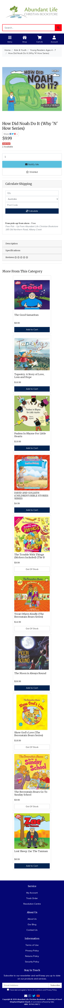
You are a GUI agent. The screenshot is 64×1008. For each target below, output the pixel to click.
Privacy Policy (32, 950)
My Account (32, 892)
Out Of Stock (32, 569)
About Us (32, 919)
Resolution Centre (32, 903)
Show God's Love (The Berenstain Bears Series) (28, 734)
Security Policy (32, 961)
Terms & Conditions (35, 990)
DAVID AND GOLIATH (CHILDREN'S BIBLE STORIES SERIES (31, 495)
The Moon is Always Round (30, 673)
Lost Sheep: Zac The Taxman (31, 851)
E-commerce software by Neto (42, 1002)
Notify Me (33, 164)
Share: (7, 134)
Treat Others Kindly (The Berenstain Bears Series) (29, 615)
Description (12, 243)
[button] (32, 171)
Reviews (10, 257)
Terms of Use (32, 945)
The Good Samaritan (26, 315)
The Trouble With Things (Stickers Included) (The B (29, 556)
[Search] (58, 27)
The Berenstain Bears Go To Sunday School (30, 793)
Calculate (33, 211)
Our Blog (32, 924)
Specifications (13, 250)
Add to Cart (32, 329)
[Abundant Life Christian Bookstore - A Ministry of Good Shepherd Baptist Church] (32, 11)
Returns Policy (32, 956)
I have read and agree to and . (33, 990)
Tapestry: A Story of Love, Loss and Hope (29, 376)
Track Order (32, 898)
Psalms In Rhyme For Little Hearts (30, 435)
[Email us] (25, 996)
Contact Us (32, 930)
